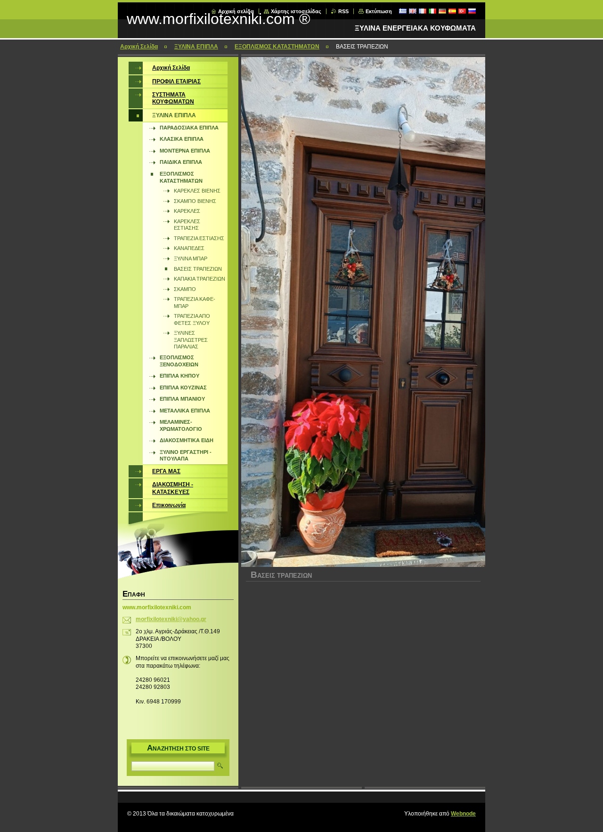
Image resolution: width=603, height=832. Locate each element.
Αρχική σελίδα (236, 11)
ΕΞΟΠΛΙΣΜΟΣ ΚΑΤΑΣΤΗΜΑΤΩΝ (277, 46)
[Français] (422, 11)
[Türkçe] (462, 11)
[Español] (452, 11)
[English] (412, 11)
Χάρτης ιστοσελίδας (296, 11)
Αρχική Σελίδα (139, 46)
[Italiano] (432, 11)
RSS (343, 11)
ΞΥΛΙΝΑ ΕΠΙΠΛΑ (196, 46)
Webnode (463, 813)
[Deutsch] (442, 11)
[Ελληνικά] (403, 11)
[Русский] (472, 11)
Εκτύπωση (379, 11)
